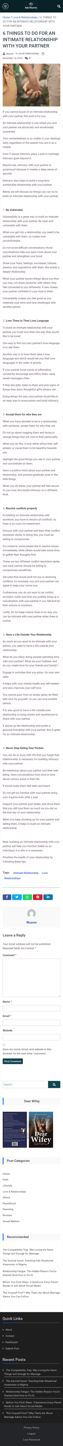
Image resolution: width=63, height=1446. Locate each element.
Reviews (7, 1215)
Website (7, 1030)
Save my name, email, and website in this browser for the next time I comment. (27, 1051)
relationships (12, 878)
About (8, 1329)
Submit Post (12, 1348)
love (45, 873)
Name (7, 1001)
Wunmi (9, 53)
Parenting (8, 1209)
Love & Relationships (28, 53)
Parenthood (9, 1203)
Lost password (31, 1439)
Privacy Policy (31, 1427)
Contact (9, 1335)
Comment (9, 955)
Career (6, 1173)
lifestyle (7, 1185)
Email (7, 1016)
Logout (31, 1433)
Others (6, 1197)
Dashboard (11, 1342)
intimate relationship (25, 873)
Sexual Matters (11, 1221)
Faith (5, 1179)
